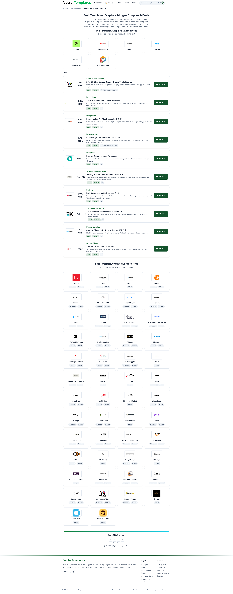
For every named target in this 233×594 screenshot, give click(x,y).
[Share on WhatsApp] (118, 540)
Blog (119, 3)
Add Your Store (147, 576)
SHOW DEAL (161, 84)
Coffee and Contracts (96, 171)
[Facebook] (65, 571)
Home (65, 8)
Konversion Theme (96, 208)
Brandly (89, 190)
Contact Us (161, 568)
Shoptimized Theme (95, 79)
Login (134, 3)
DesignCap (91, 116)
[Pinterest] (73, 571)
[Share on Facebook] (110, 540)
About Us (160, 571)
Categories (98, 3)
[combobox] (152, 3)
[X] (69, 571)
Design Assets (76, 8)
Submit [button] (127, 3)
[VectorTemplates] (77, 3)
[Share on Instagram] (122, 540)
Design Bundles (93, 227)
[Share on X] (114, 540)
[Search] (162, 2)
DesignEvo (91, 153)
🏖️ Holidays (110, 3)
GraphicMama (92, 243)
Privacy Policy (162, 564)
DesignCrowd (92, 134)
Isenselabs (91, 97)
